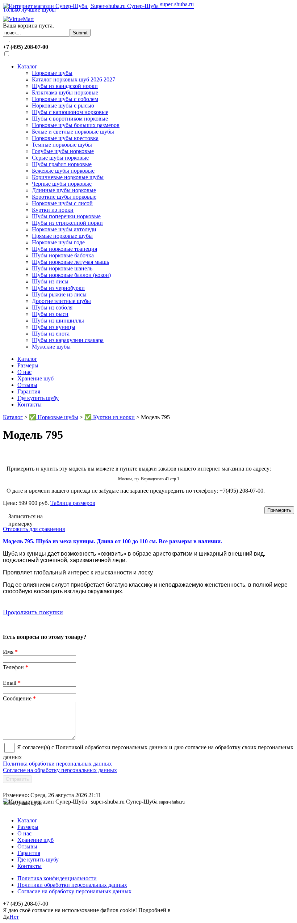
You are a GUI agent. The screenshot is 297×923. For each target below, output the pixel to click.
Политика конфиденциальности (57, 878)
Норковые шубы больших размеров (76, 125)
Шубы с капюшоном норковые (70, 112)
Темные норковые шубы (62, 145)
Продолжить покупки (33, 612)
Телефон (15, 667)
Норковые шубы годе (58, 242)
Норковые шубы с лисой (62, 203)
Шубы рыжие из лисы (59, 294)
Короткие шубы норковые (64, 197)
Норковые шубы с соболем (65, 99)
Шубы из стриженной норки (67, 223)
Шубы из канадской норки (65, 86)
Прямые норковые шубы (62, 236)
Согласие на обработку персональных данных (60, 770)
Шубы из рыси (50, 314)
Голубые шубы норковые (63, 151)
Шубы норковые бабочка (63, 255)
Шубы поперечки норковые (66, 216)
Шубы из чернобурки (58, 288)
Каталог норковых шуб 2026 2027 (73, 79)
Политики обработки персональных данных (72, 885)
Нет (14, 917)
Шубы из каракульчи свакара (68, 340)
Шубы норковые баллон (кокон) (71, 275)
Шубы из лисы (50, 281)
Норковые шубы (52, 73)
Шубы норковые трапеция (64, 249)
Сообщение (19, 698)
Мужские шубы (51, 347)
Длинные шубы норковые (64, 190)
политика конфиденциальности (211, 910)
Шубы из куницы (53, 327)
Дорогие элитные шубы (61, 301)
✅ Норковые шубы (53, 417)
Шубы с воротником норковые (70, 118)
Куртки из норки (53, 210)
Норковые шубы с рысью (63, 105)
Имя (10, 652)
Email (12, 683)
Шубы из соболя (52, 307)
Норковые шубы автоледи (64, 229)
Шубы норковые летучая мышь (70, 262)
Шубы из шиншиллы (58, 320)
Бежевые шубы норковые (63, 171)
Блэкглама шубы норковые (65, 92)
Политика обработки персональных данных (57, 763)
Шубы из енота (51, 333)
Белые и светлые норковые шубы (73, 131)
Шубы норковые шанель (62, 268)
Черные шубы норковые (62, 184)
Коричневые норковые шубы (68, 177)
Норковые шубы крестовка (65, 138)
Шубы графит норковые (62, 164)
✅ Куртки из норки (109, 417)
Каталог (27, 66)
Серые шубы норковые (60, 158)
